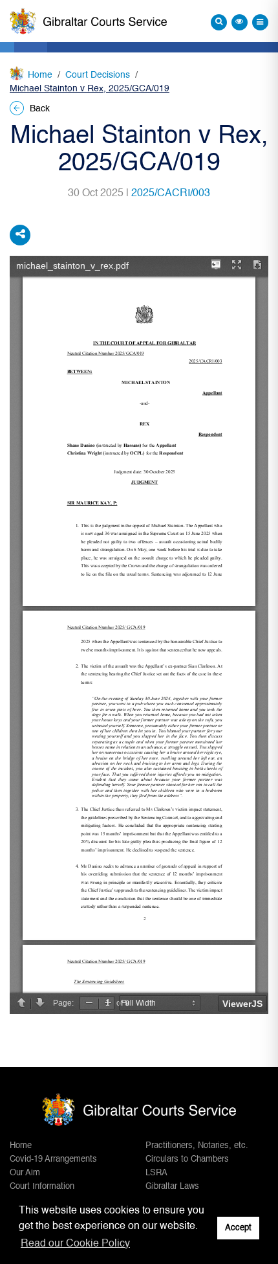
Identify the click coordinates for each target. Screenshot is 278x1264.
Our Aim (25, 1173)
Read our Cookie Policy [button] (75, 1244)
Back (38, 108)
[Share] (20, 235)
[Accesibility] (239, 22)
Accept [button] (238, 1228)
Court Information (42, 1186)
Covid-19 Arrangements (53, 1159)
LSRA (156, 1173)
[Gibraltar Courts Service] (88, 21)
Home (40, 75)
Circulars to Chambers (187, 1159)
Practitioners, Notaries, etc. (196, 1146)
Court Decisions (97, 75)
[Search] (219, 22)
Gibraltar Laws (172, 1186)
